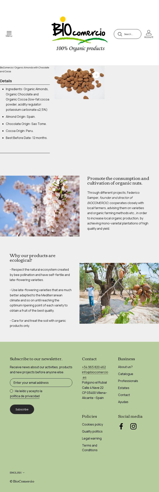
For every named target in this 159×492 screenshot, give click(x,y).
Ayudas (123, 402)
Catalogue (125, 374)
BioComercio (6, 67)
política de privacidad (25, 396)
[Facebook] (121, 426)
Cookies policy (92, 424)
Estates (123, 388)
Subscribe (22, 409)
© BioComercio (22, 481)
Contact (124, 395)
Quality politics (92, 431)
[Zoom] (96, 75)
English (15, 472)
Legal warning (92, 438)
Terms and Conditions (90, 447)
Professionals (128, 381)
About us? (125, 367)
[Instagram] (133, 426)
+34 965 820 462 (94, 367)
